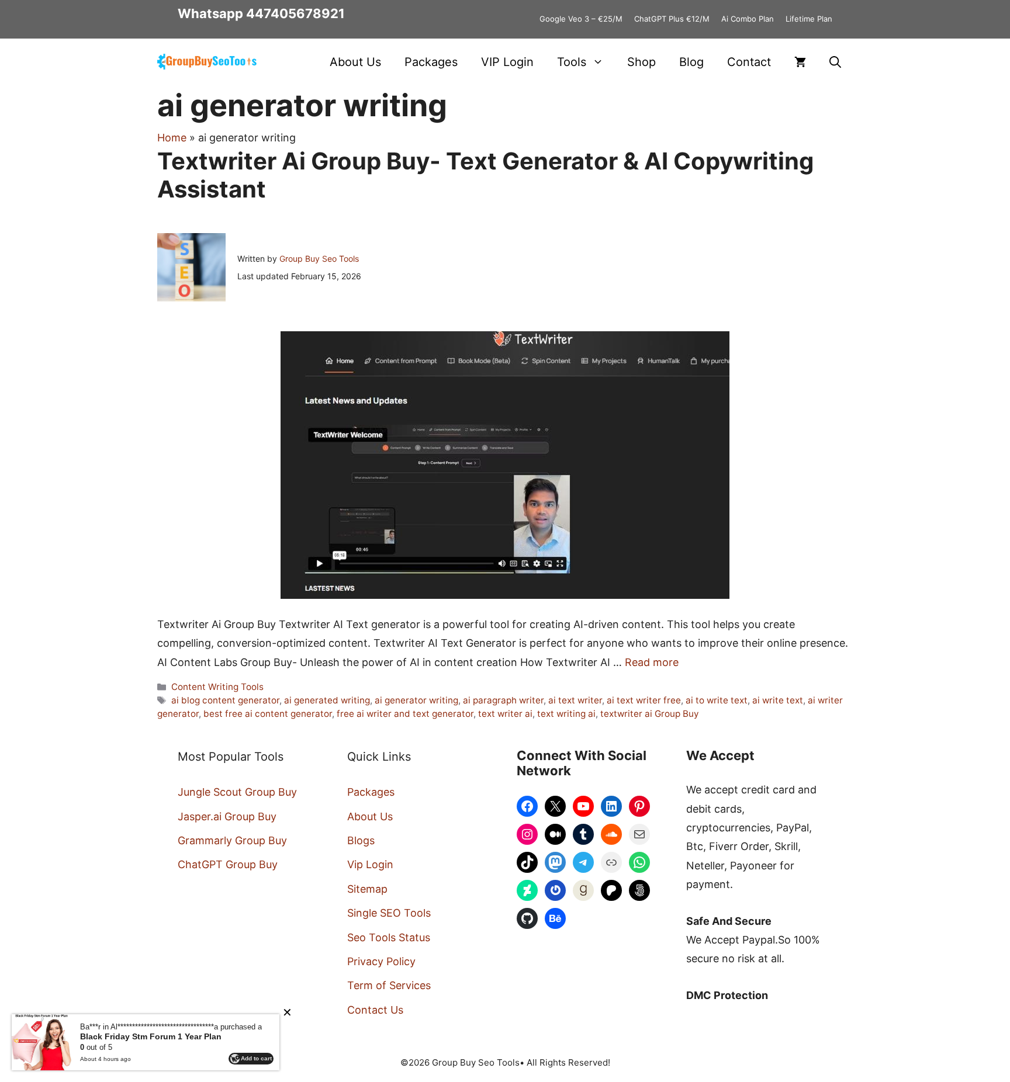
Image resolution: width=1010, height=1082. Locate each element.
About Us (355, 62)
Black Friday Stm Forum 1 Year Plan (151, 1036)
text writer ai (505, 713)
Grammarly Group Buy (232, 840)
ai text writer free (644, 700)
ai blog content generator (225, 700)
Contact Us (375, 1010)
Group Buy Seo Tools (319, 258)
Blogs (361, 840)
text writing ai (566, 713)
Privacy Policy (381, 961)
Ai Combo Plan (747, 18)
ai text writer (575, 700)
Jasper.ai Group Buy (227, 816)
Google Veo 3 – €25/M (580, 18)
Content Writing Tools (217, 686)
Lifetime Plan (809, 18)
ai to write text (717, 700)
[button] (835, 61)
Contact (749, 62)
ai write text (777, 700)
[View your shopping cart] (800, 61)
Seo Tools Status (388, 937)
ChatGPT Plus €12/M (672, 18)
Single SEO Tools (389, 913)
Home (171, 137)
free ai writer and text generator (405, 713)
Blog (691, 62)
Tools (571, 62)
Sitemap (367, 889)
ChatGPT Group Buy (228, 864)
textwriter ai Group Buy (649, 713)
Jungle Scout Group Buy (237, 792)
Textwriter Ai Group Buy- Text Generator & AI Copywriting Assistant (485, 175)
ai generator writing (416, 700)
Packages (431, 62)
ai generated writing (327, 700)
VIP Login (507, 62)
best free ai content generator (267, 713)
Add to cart (256, 1058)
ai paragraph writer (503, 700)
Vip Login (370, 864)
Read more (652, 662)
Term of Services (389, 985)
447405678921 (295, 13)
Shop (641, 62)
